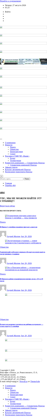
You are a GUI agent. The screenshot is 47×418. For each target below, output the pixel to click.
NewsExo (23, 381)
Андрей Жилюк (13, 236)
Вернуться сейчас (7, 206)
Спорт (12, 154)
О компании (10, 143)
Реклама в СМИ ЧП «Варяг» (17, 156)
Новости (8, 145)
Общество (14, 149)
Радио (12, 158)
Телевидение (15, 161)
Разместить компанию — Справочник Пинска (25, 163)
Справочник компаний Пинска (23, 165)
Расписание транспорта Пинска (18, 172)
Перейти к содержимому (10, 1)
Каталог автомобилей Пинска (18, 169)
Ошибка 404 (10, 185)
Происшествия (16, 152)
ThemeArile (35, 381)
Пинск (13, 147)
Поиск (27, 179)
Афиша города (11, 167)
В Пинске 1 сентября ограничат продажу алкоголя (18, 227)
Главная (8, 183)
